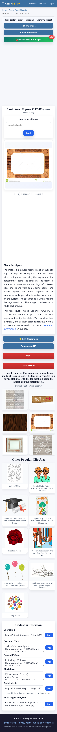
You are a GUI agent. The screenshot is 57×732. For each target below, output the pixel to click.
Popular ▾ (42, 4)
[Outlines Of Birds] (15, 473)
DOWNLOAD (29, 365)
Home (4, 10)
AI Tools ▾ (32, 4)
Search (28, 133)
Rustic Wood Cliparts (18, 10)
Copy (49, 635)
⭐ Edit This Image (28, 338)
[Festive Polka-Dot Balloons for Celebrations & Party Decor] (15, 570)
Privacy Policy (24, 722)
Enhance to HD (28, 346)
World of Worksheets (43, 722)
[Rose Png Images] (15, 538)
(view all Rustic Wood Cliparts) (28, 386)
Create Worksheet (28, 32)
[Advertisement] (28, 74)
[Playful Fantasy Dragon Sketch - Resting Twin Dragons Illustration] (42, 570)
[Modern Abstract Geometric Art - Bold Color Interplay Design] (42, 538)
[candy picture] (15, 602)
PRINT (28, 355)
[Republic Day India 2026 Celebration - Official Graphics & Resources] (42, 505)
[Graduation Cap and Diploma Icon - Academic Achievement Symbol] (15, 505)
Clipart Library (21, 718)
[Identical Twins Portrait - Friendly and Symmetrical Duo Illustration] (42, 473)
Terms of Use (9, 722)
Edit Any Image (28, 26)
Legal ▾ (51, 4)
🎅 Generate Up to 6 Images (34, 39)
